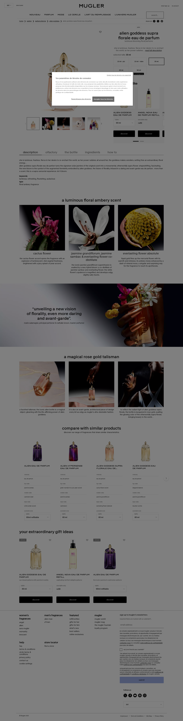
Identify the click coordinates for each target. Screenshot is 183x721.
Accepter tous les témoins (103, 99)
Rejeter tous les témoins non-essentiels (119, 75)
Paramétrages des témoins (81, 99)
